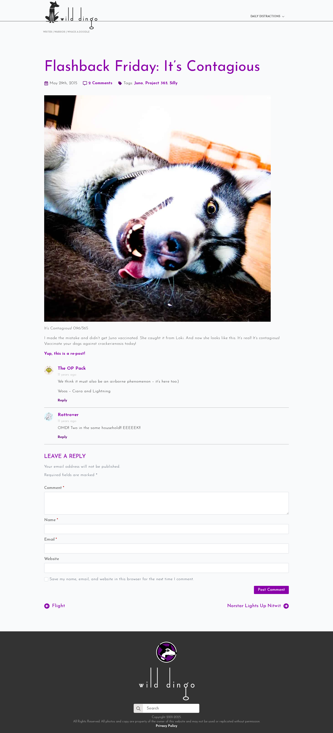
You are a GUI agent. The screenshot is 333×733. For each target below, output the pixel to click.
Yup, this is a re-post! (65, 354)
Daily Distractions (265, 16)
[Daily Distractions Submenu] (284, 16)
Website (51, 559)
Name (51, 520)
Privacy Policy (166, 726)
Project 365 (156, 83)
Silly (174, 83)
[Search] (138, 708)
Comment (54, 488)
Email (50, 540)
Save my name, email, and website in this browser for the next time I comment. (121, 579)
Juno (138, 83)
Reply (62, 400)
